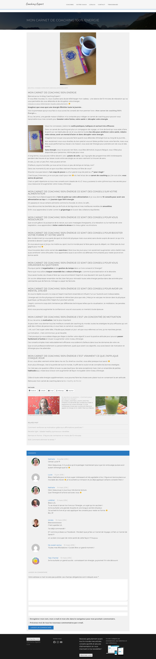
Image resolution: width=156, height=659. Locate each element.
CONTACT (101, 4)
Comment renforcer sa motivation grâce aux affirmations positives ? (55, 427)
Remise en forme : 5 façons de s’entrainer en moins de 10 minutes (54, 436)
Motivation (60, 88)
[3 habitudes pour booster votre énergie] (44, 405)
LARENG (51, 500)
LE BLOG (92, 4)
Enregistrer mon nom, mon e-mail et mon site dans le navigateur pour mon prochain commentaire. (72, 619)
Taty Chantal (53, 558)
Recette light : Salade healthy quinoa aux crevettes (48, 432)
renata (50, 520)
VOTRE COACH (81, 4)
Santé (66, 88)
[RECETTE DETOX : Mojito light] (112, 405)
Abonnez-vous (86, 655)
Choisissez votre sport (41, 88)
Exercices (53, 88)
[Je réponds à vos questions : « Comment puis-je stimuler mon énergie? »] (79, 402)
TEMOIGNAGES (113, 4)
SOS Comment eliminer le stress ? (42, 440)
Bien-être (31, 88)
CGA (28, 644)
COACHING (70, 4)
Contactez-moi (33, 639)
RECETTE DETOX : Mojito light (105, 415)
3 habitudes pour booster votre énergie (40, 415)
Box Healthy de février (72, 381)
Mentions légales (33, 642)
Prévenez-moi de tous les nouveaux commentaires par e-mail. (56, 623)
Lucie (50, 475)
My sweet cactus (55, 545)
